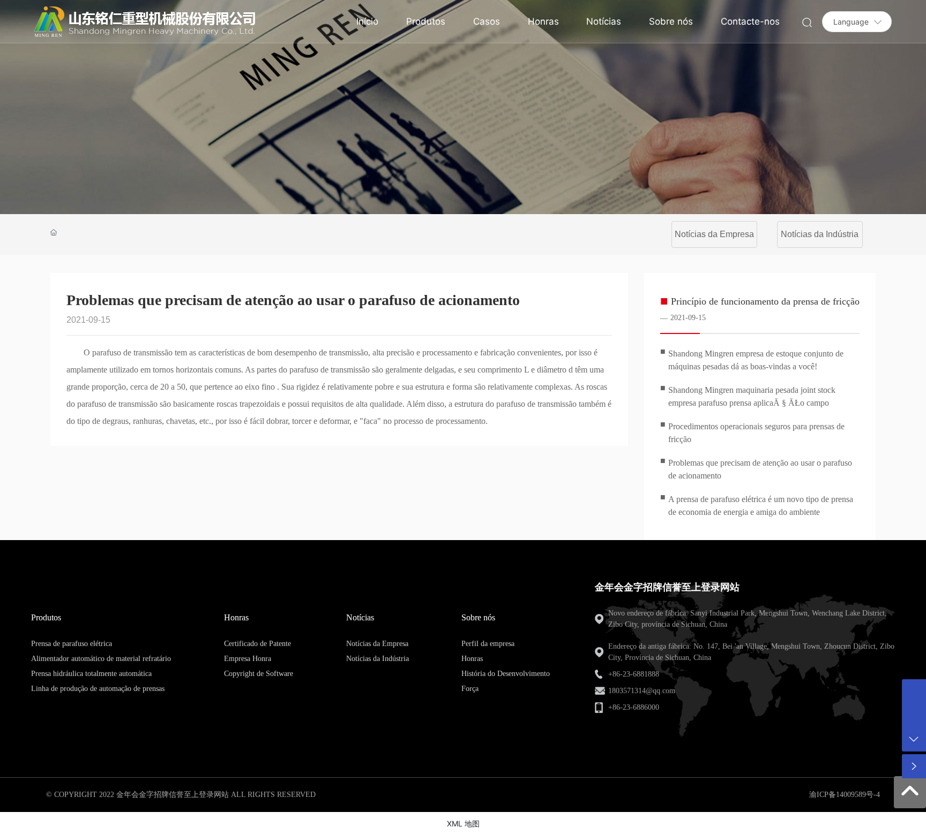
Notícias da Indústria (819, 234)
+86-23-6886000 (633, 707)
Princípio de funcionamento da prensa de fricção (765, 301)
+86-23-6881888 (633, 674)
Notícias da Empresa (714, 234)
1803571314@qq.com (641, 691)
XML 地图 (463, 823)
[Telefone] (914, 715)
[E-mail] (914, 691)
